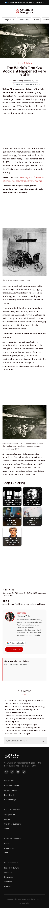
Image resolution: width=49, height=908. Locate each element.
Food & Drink (24, 20)
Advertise (8, 882)
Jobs (6, 853)
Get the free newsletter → (35, 2)
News (36, 20)
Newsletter (8, 877)
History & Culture (24, 63)
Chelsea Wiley (24, 616)
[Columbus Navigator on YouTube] (18, 772)
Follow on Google (17, 643)
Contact (7, 886)
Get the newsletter (14, 649)
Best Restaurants (11, 786)
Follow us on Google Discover (26, 84)
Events (7, 819)
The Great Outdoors (12, 824)
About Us (8, 873)
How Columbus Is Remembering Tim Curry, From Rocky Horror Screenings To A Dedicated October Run (25, 709)
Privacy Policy (24, 903)
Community (9, 848)
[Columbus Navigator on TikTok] (24, 772)
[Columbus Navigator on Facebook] (6, 772)
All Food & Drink (10, 790)
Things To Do (9, 20)
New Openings (10, 800)
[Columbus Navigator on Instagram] (12, 772)
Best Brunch (9, 795)
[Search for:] (25, 741)
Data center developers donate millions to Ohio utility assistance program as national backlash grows (24, 718)
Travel (6, 829)
